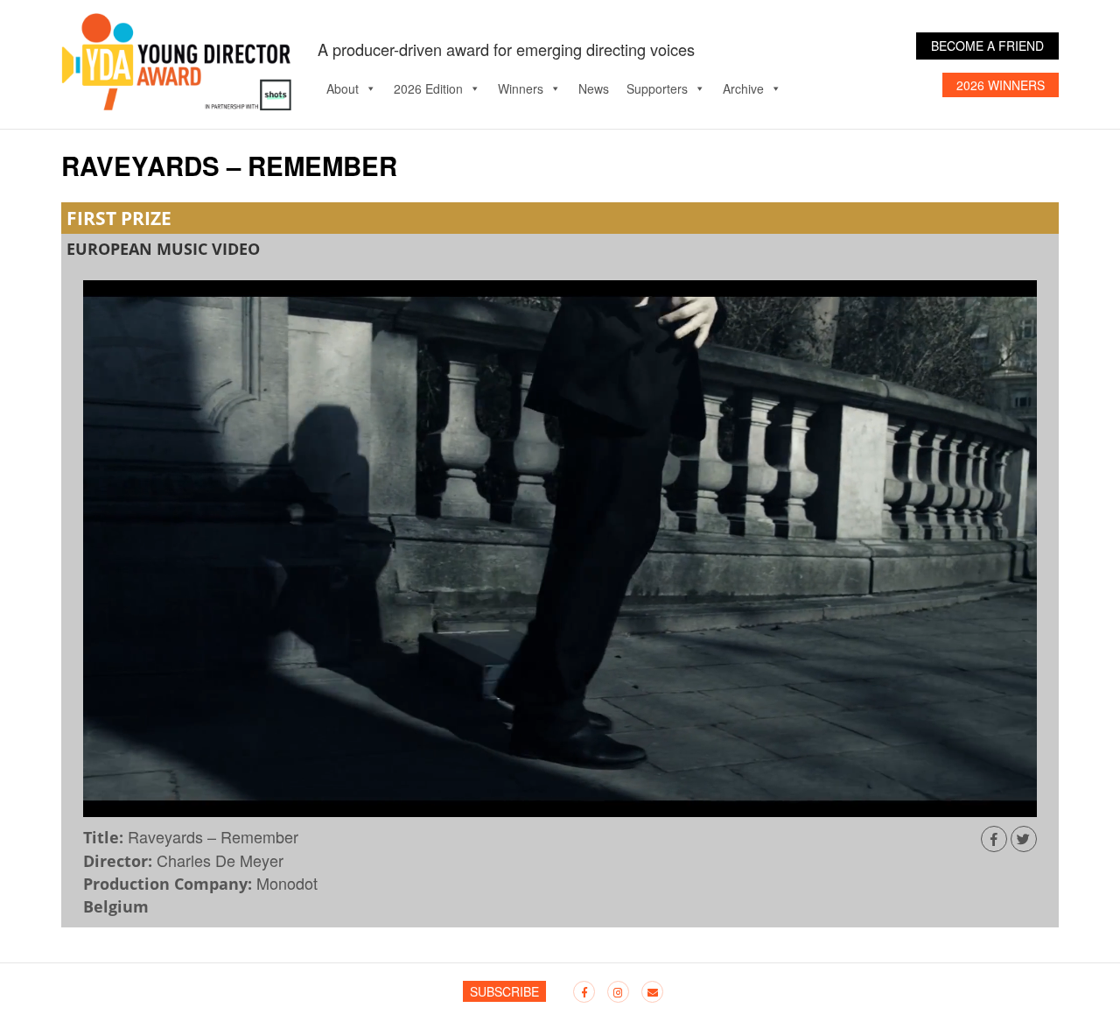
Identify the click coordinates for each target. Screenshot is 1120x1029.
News (593, 88)
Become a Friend (987, 45)
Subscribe (504, 991)
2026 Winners (1000, 85)
